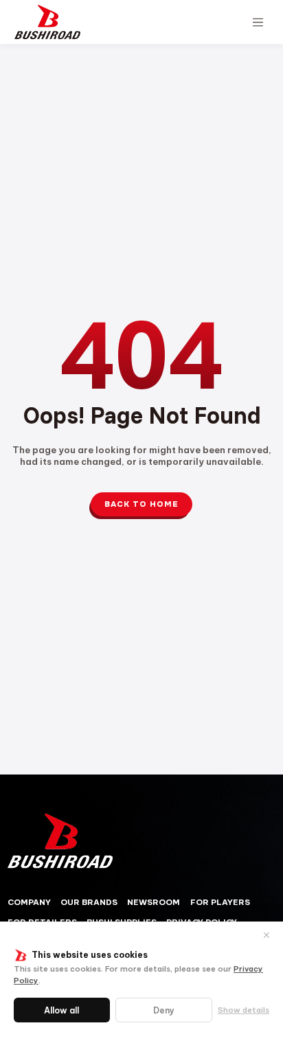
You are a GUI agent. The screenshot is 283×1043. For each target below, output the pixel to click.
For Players (220, 902)
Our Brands (88, 902)
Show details (243, 1010)
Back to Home (141, 504)
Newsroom (153, 902)
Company (29, 902)
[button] (257, 22)
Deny (163, 1010)
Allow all (61, 1010)
